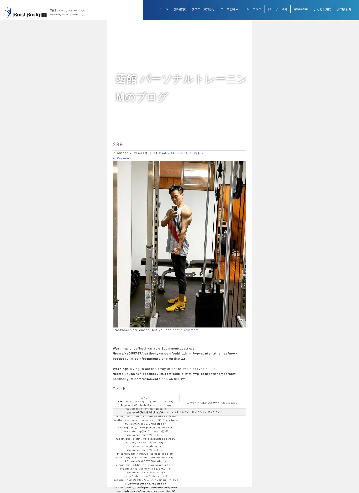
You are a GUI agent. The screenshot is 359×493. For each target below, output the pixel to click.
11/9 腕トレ (194, 153)
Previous (122, 158)
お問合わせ (344, 9)
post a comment (186, 330)
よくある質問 (322, 9)
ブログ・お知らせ (203, 9)
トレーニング (252, 9)
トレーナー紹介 (277, 9)
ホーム (164, 9)
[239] (179, 244)
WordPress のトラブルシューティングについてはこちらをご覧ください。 (179, 411)
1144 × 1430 (169, 153)
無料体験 (180, 9)
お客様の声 (300, 9)
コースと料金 (229, 9)
